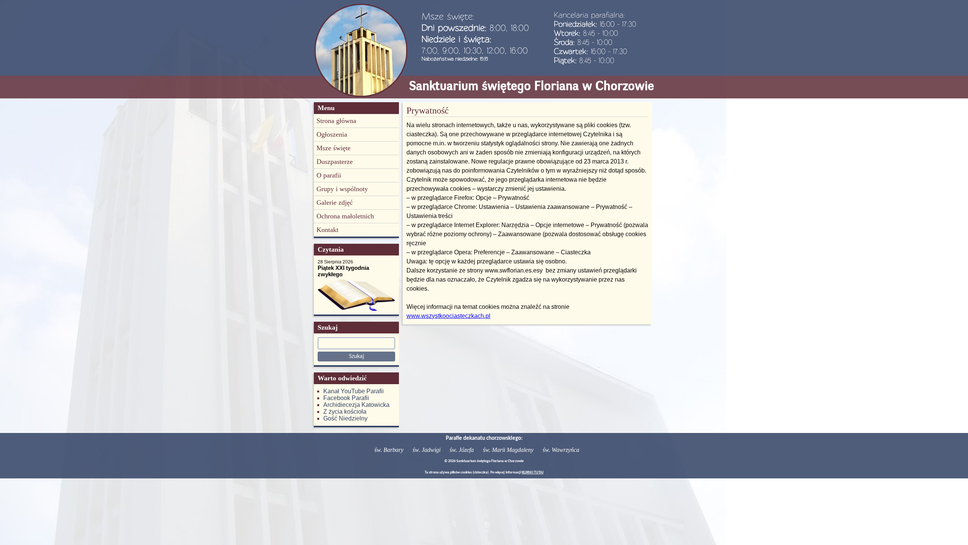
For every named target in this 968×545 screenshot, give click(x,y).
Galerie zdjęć (334, 202)
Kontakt (327, 230)
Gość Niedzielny (345, 418)
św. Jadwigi (427, 450)
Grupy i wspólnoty (342, 189)
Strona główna (336, 121)
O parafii (328, 175)
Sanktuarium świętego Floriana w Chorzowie (531, 85)
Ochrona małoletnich (345, 216)
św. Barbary (388, 450)
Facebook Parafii (346, 398)
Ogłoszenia (331, 134)
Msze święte (333, 148)
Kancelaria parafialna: (589, 15)
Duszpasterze (334, 161)
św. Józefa (462, 450)
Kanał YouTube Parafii (353, 391)
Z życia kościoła (344, 411)
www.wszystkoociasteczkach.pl (448, 316)
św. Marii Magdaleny (508, 450)
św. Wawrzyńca (561, 450)
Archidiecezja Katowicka (356, 405)
